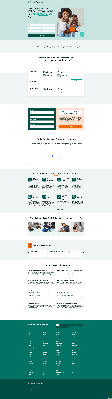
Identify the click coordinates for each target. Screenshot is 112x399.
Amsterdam (31, 363)
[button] (52, 155)
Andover (30, 365)
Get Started (41, 35)
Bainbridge (45, 352)
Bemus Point (59, 356)
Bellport (58, 352)
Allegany (30, 352)
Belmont (58, 354)
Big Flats (58, 359)
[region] (56, 156)
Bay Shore (59, 330)
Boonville (73, 334)
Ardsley (44, 330)
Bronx (73, 361)
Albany (30, 339)
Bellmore (58, 350)
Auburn (44, 345)
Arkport (44, 332)
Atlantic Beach (45, 339)
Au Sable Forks (45, 343)
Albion (30, 343)
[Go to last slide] (28, 253)
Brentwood (73, 339)
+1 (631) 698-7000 (60, 89)
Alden (30, 345)
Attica (44, 341)
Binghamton (59, 361)
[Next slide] (83, 253)
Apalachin (30, 370)
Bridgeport (73, 350)
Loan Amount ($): (33, 110)
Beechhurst (59, 345)
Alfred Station (31, 350)
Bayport (58, 332)
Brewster (73, 343)
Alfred (30, 348)
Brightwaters (74, 352)
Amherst (30, 359)
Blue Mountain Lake (60, 372)
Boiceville (73, 330)
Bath (43, 372)
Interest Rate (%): (33, 119)
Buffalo (73, 370)
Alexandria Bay (31, 347)
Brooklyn (73, 365)
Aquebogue (31, 372)
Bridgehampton (74, 348)
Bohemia (58, 374)
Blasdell (58, 365)
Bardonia (44, 365)
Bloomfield (59, 368)
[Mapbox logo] (30, 164)
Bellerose (59, 348)
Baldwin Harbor (45, 356)
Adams (30, 330)
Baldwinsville (45, 359)
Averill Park (45, 347)
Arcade (30, 374)
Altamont (30, 354)
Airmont (30, 336)
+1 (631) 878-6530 (60, 72)
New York (29, 44)
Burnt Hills (73, 372)
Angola (30, 368)
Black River (59, 363)
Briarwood (73, 347)
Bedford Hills (59, 343)
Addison (30, 332)
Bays (58, 334)
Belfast (58, 347)
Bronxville (73, 363)
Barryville (44, 368)
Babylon (44, 350)
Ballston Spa (45, 363)
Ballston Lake (45, 361)
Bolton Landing (74, 332)
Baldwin (44, 354)
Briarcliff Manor (74, 345)
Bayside (58, 336)
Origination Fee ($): (33, 124)
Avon (44, 348)
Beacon (58, 339)
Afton (29, 334)
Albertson (30, 341)
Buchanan (73, 368)
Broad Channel (74, 354)
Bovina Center (74, 336)
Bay (43, 374)
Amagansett (31, 356)
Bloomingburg (59, 370)
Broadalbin (73, 356)
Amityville (30, 361)
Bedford (58, 341)
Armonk (44, 334)
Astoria (44, 336)
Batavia (44, 370)
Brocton (73, 359)
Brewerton (73, 341)
